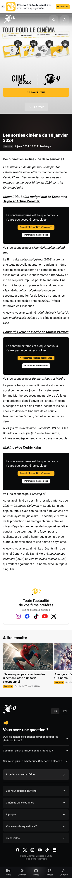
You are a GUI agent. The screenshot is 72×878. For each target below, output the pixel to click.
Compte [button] (64, 874)
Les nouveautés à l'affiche (21, 791)
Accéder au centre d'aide (20, 774)
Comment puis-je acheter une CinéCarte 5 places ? (32, 761)
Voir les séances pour (34, 378)
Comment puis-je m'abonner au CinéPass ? (28, 751)
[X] (54, 616)
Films (8, 874)
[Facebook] (27, 616)
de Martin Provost (35, 332)
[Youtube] (45, 616)
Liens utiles (13, 838)
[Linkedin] (54, 850)
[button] (53, 19)
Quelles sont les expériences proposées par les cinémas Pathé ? (30, 738)
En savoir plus (36, 92)
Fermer (39, 107)
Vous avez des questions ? (21, 826)
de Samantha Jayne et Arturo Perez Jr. (35, 199)
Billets (50, 874)
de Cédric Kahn (22, 447)
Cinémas (22, 874)
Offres (36, 874)
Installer (62, 6)
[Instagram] (18, 616)
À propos (11, 814)
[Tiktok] (36, 616)
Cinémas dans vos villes (20, 803)
